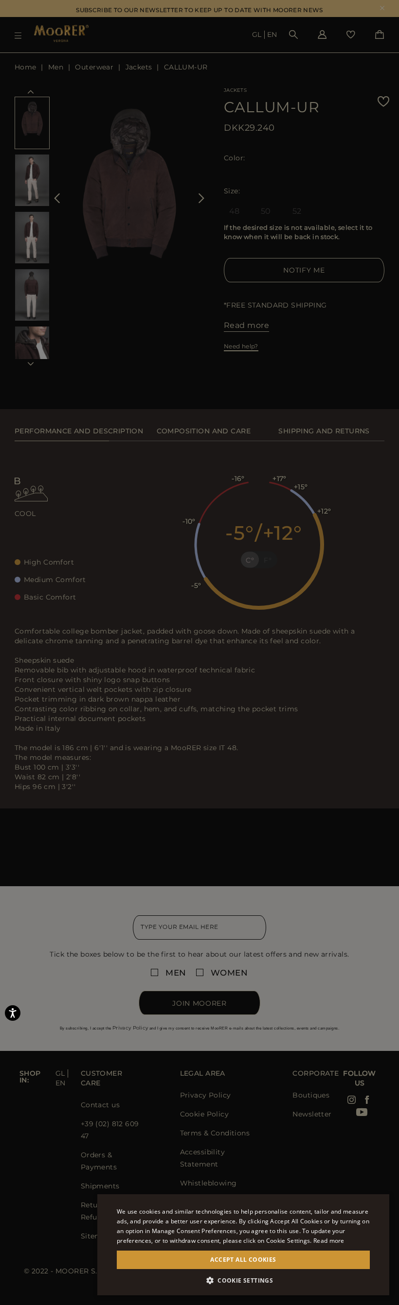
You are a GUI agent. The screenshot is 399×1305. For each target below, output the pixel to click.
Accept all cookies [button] (243, 1259)
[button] (243, 1280)
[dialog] (199, 652)
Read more (329, 1240)
